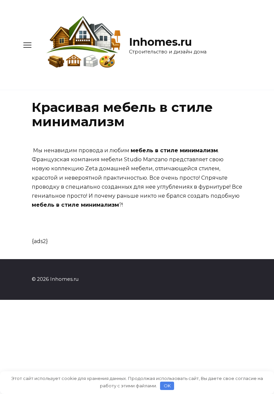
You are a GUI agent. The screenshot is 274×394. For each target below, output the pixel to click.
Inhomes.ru (160, 41)
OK (167, 385)
